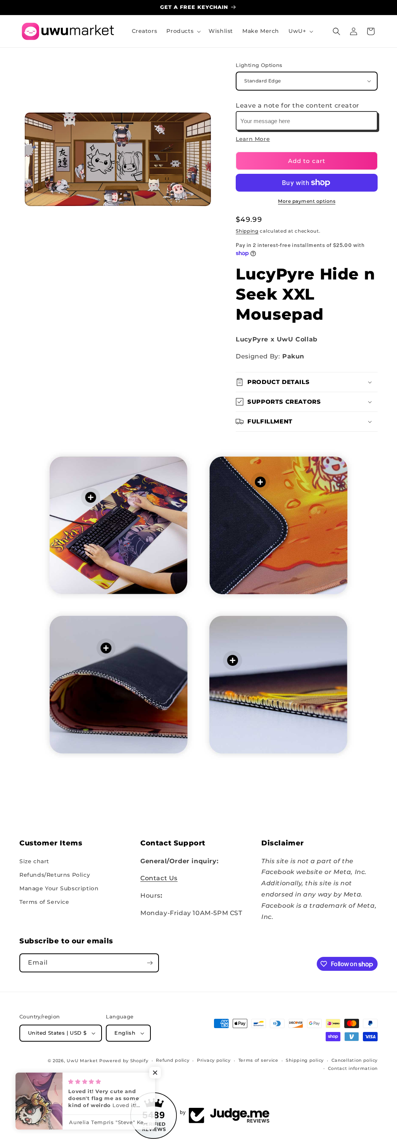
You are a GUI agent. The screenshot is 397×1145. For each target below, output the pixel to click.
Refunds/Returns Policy (54, 874)
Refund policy (172, 1060)
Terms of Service (44, 901)
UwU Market (82, 1060)
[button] (183, 31)
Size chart (34, 861)
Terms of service (258, 1060)
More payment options (306, 201)
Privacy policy (214, 1060)
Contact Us (159, 878)
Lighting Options (259, 65)
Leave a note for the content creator (297, 105)
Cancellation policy (354, 1060)
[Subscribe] (149, 962)
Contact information (353, 1068)
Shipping (247, 231)
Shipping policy (305, 1060)
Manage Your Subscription (58, 888)
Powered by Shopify (123, 1060)
